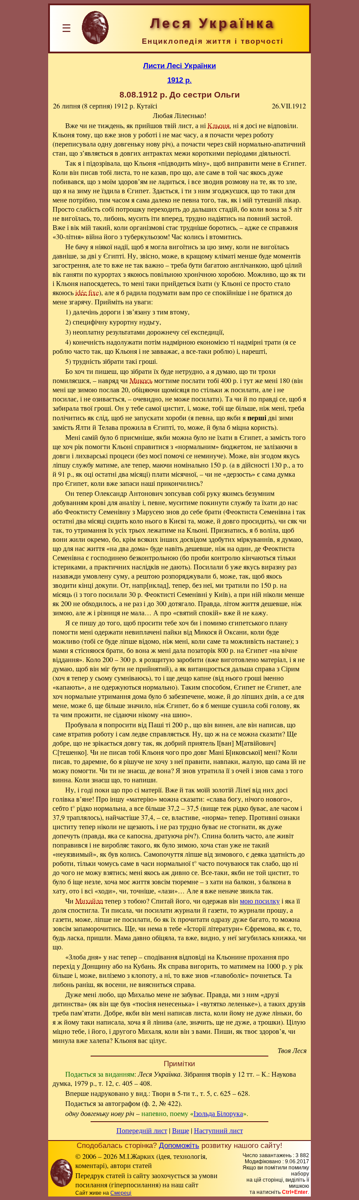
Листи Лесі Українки (179, 65)
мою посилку (260, 900)
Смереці (120, 1193)
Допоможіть (179, 1145)
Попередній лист (141, 1130)
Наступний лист (218, 1130)
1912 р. (179, 80)
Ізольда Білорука (218, 1113)
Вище (180, 1130)
